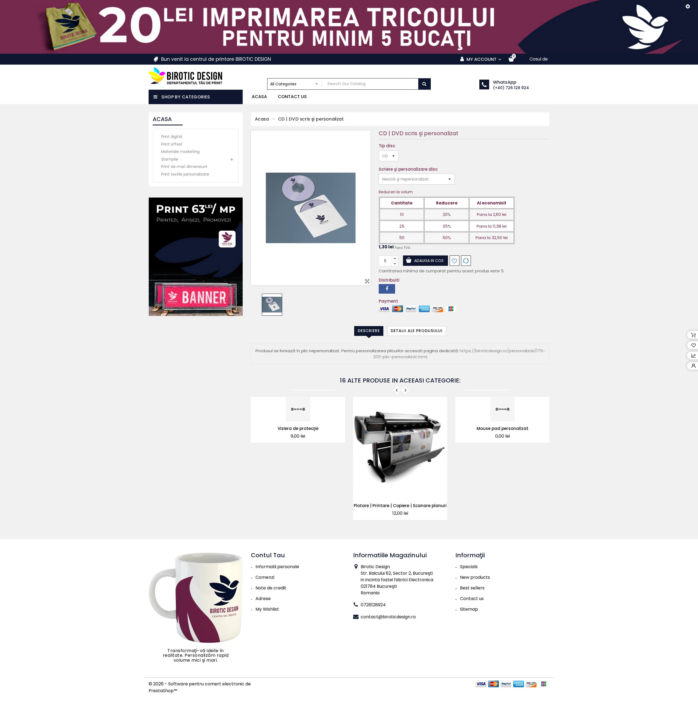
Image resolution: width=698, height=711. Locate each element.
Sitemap (469, 609)
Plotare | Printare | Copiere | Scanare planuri (400, 505)
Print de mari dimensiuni (184, 166)
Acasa (259, 97)
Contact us (292, 97)
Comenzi (264, 577)
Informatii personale (277, 567)
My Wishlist (267, 609)
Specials (469, 567)
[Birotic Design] (196, 597)
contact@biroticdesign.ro (388, 617)
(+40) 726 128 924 (511, 88)
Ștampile (169, 159)
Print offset (171, 144)
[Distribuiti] (387, 289)
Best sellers (472, 588)
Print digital (171, 136)
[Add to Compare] (466, 260)
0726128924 (373, 605)
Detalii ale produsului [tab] (417, 330)
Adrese (263, 598)
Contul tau (268, 555)
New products (475, 577)
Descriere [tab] (369, 330)
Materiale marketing (180, 151)
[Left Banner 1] (196, 256)
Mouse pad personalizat (502, 428)
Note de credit (270, 588)
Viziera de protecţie (298, 428)
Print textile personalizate (185, 174)
